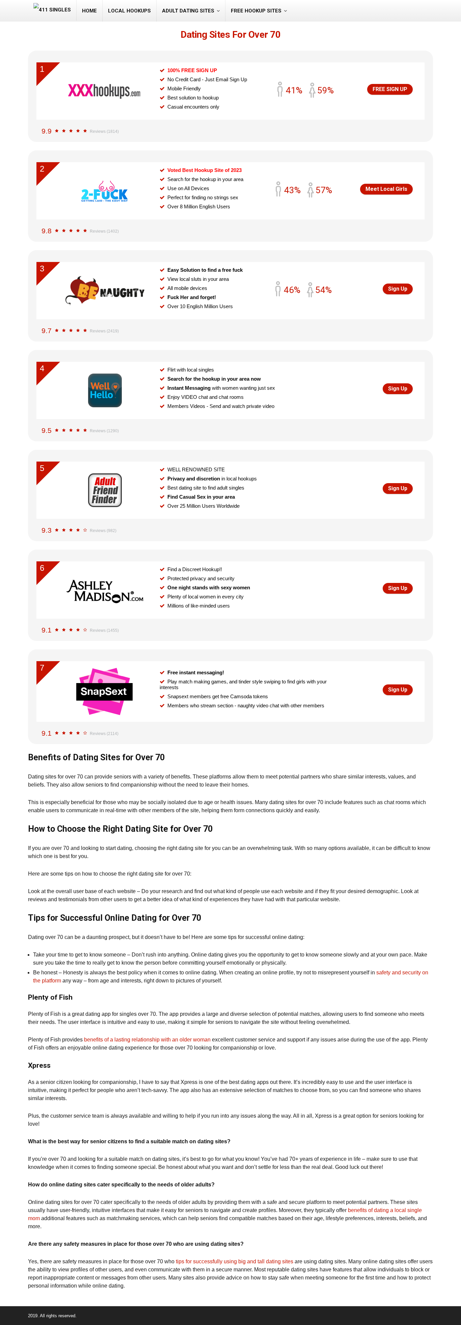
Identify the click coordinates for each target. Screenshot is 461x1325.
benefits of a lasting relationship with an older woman (147, 1039)
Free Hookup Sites (256, 11)
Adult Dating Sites (188, 11)
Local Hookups (129, 11)
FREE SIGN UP (390, 89)
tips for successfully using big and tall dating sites (234, 1261)
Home (89, 11)
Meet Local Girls (386, 189)
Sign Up (397, 289)
